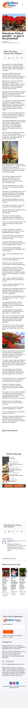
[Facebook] (5, 58)
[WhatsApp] (13, 58)
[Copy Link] (21, 58)
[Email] (17, 58)
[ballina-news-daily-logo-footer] (10, 1)
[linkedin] (17, 683)
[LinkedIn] (9, 58)
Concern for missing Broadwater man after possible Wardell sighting (14, 583)
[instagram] (14, 683)
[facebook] (10, 683)
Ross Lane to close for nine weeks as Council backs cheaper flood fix (22, 583)
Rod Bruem (6, 41)
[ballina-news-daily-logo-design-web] (12, 619)
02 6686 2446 (9, 661)
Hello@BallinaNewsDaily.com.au (14, 664)
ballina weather (13, 448)
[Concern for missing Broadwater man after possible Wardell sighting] (16, 572)
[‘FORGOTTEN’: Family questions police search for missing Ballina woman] (7, 572)
